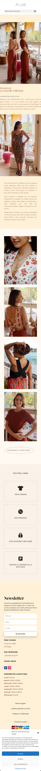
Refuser (20, 759)
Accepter (20, 754)
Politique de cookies (20, 768)
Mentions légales (20, 703)
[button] (38, 733)
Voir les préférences (20, 764)
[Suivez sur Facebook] (5, 667)
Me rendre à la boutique (18, 450)
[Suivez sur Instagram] (9, 667)
